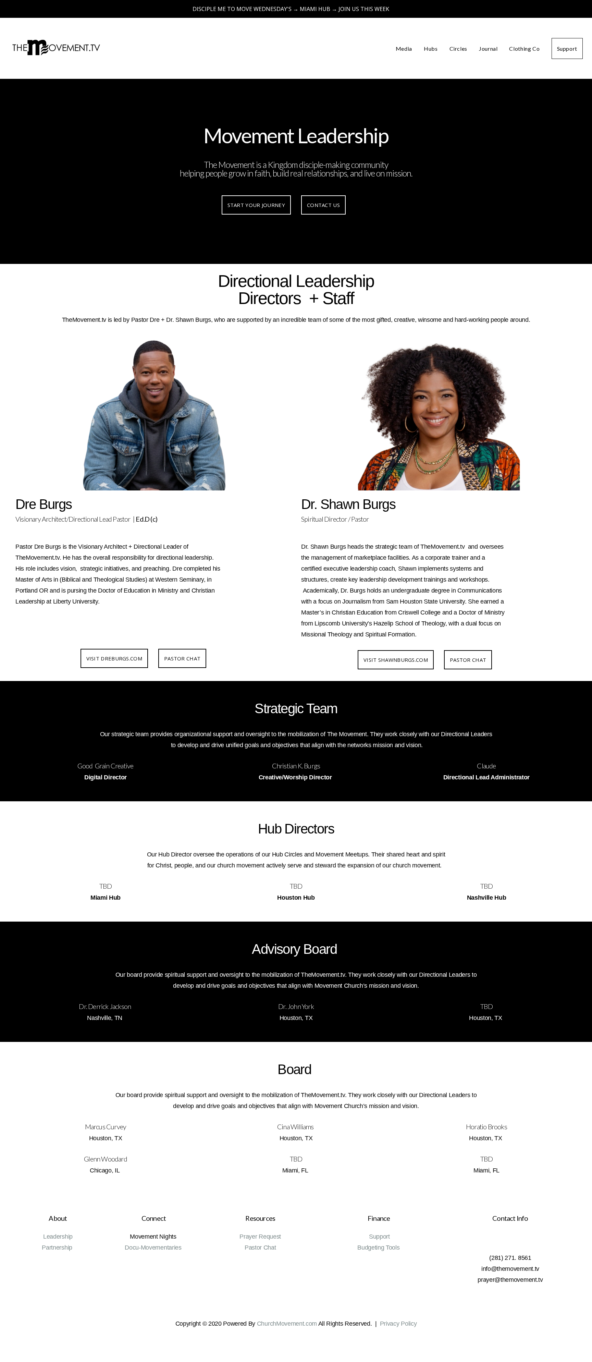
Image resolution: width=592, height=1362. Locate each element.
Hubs (431, 48)
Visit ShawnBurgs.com (395, 659)
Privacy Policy (398, 1323)
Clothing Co (524, 48)
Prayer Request (260, 1236)
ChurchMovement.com (287, 1323)
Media (404, 48)
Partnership (58, 1247)
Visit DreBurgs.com (114, 658)
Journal (488, 48)
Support (567, 48)
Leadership (58, 1236)
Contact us (323, 205)
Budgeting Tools (379, 1247)
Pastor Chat (182, 658)
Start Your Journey (256, 205)
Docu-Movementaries (153, 1247)
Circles (458, 48)
